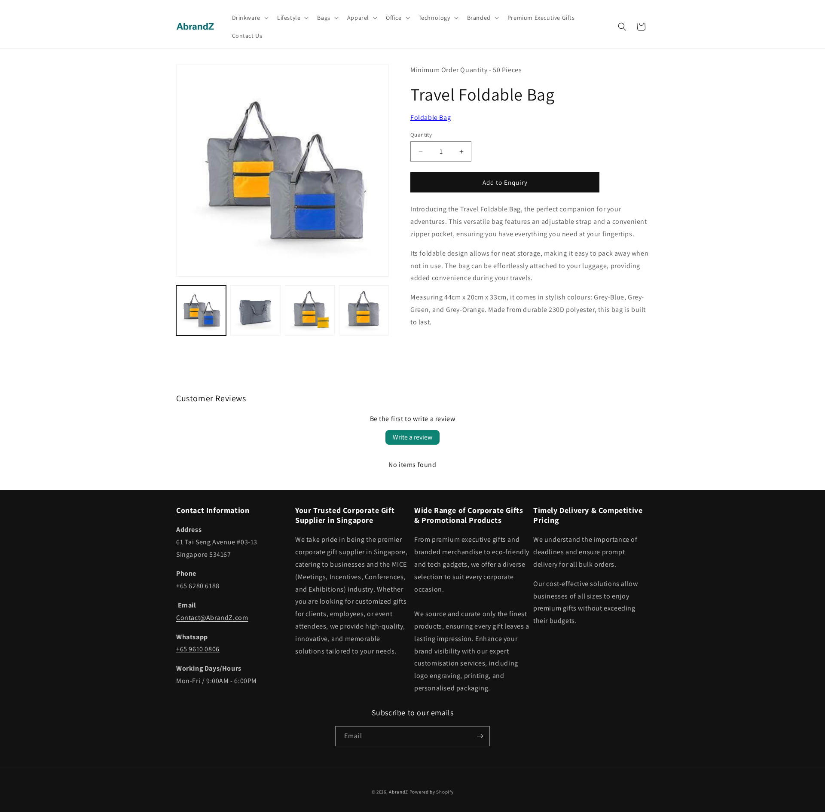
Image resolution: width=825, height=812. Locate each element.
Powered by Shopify (431, 792)
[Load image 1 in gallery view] (201, 310)
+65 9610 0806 (198, 648)
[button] (249, 18)
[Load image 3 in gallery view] (310, 310)
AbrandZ (398, 792)
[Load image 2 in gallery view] (255, 310)
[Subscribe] (480, 736)
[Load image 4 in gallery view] (364, 310)
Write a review (412, 437)
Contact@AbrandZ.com (212, 617)
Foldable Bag (430, 117)
